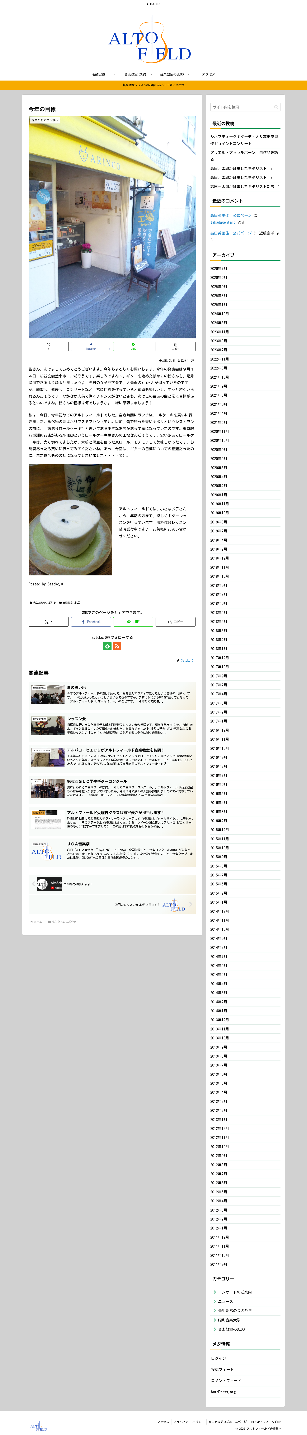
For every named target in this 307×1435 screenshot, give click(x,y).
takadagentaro (222, 222)
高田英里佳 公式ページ (231, 215)
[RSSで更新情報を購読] (117, 646)
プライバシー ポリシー (189, 1421)
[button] (176, 346)
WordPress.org (223, 1392)
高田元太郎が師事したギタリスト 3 (241, 168)
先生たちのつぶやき (44, 602)
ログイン (218, 1358)
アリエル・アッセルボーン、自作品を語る (244, 156)
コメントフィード (226, 1380)
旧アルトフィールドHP (266, 1421)
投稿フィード (222, 1369)
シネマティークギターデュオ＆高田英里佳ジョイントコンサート (244, 140)
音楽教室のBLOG (71, 602)
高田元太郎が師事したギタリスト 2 (241, 177)
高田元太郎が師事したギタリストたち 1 (245, 186)
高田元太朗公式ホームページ (228, 1421)
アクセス (163, 1421)
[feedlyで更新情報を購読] (107, 646)
